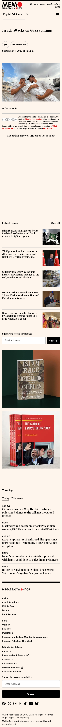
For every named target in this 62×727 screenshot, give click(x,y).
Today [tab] (5, 498)
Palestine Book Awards (13, 655)
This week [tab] (17, 498)
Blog (4, 620)
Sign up (53, 340)
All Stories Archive (11, 671)
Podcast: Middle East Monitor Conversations (25, 637)
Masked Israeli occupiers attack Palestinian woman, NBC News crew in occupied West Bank (30, 527)
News (5, 523)
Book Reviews (9, 614)
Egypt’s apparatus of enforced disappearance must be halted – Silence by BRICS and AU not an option (30, 543)
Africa (5, 598)
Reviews (6, 629)
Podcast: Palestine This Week (17, 641)
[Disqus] (31, 177)
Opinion (6, 624)
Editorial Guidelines (12, 647)
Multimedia (7, 633)
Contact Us (8, 659)
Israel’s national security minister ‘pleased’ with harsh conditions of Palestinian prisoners (20, 295)
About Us (6, 651)
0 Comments (19, 44)
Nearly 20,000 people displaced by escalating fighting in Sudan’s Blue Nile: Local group (19, 316)
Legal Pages (8, 717)
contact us (47, 128)
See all (55, 223)
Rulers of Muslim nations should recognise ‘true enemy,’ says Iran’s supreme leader (28, 571)
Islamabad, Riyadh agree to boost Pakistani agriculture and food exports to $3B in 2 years (20, 233)
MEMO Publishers (11, 667)
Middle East (8, 606)
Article (6, 506)
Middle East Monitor (33, 119)
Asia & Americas (10, 602)
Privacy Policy (9, 663)
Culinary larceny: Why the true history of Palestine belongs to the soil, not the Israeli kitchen (20, 274)
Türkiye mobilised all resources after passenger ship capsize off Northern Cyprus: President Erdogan (19, 254)
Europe (5, 610)
